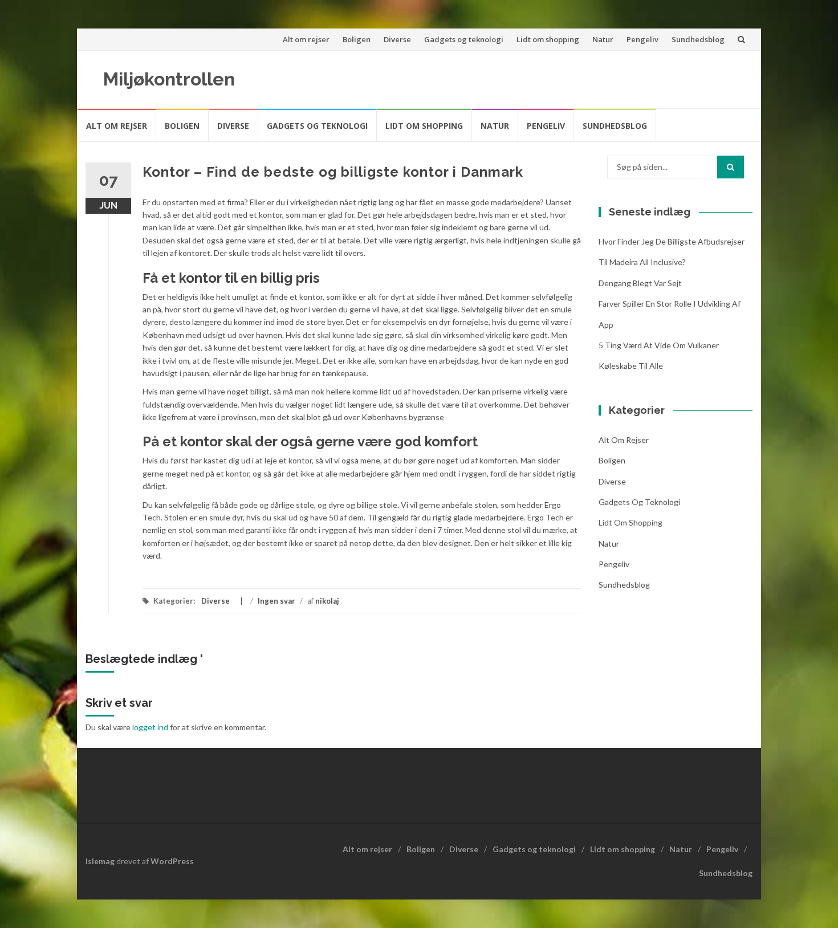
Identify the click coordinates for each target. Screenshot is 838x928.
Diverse (397, 39)
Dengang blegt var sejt (640, 283)
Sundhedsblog (698, 39)
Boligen (357, 39)
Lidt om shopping (547, 39)
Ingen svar (276, 600)
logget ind (150, 727)
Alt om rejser (306, 39)
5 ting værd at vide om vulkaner (659, 345)
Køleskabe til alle (631, 366)
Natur (602, 39)
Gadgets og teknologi (463, 39)
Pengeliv (642, 39)
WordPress (172, 861)
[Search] (730, 167)
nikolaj (327, 600)
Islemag (100, 861)
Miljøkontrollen (169, 78)
